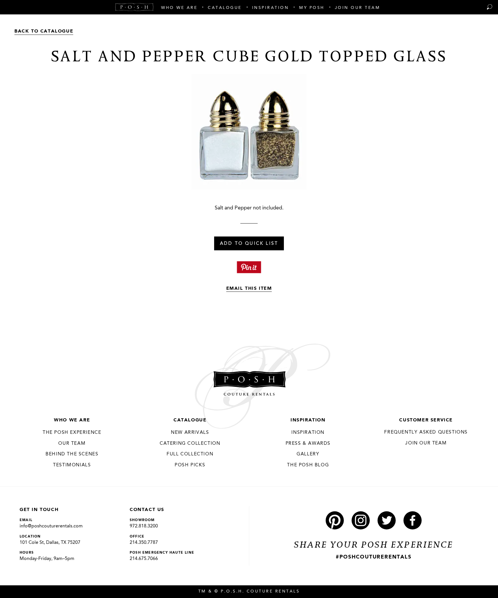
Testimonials (72, 465)
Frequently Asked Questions (426, 432)
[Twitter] (387, 520)
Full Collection (190, 454)
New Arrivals (190, 432)
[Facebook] (412, 520)
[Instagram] (361, 520)
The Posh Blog (308, 465)
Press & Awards (308, 443)
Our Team (72, 443)
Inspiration (308, 420)
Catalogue (189, 420)
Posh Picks (190, 465)
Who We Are (72, 420)
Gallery (308, 454)
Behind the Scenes (72, 454)
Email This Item (249, 288)
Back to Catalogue (43, 31)
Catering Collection (190, 443)
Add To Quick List (249, 243)
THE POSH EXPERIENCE (72, 432)
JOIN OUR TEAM (426, 443)
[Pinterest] (335, 520)
